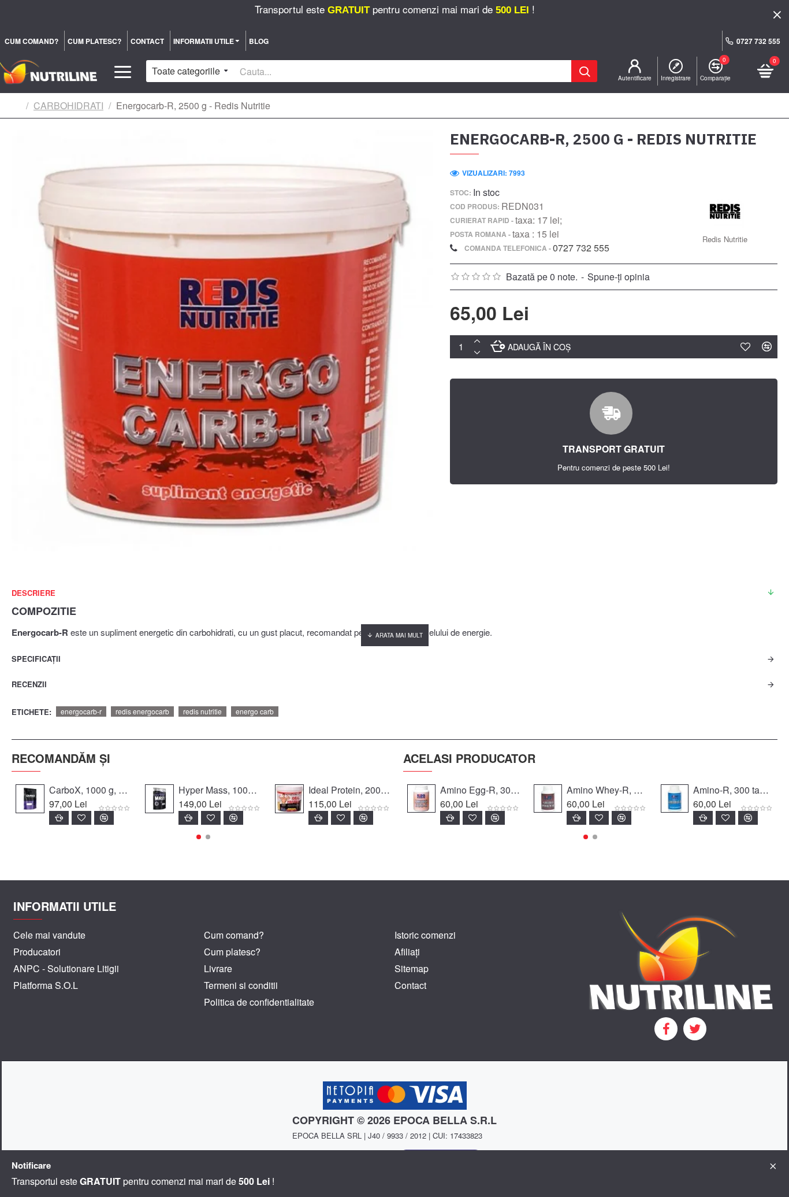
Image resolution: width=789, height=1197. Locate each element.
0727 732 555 (581, 247)
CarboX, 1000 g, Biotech (90, 790)
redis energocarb (142, 711)
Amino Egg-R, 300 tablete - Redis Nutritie (480, 790)
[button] (198, 837)
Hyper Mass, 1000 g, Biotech (219, 790)
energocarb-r (81, 711)
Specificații (36, 658)
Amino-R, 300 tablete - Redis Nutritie (733, 790)
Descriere (33, 592)
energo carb (255, 711)
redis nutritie (202, 711)
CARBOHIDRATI (68, 105)
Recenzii (29, 684)
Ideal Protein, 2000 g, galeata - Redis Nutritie (349, 790)
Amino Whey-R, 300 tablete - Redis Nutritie (606, 790)
